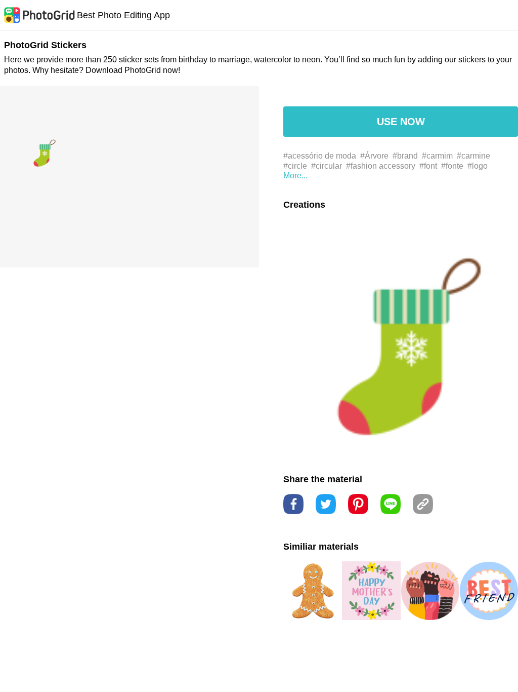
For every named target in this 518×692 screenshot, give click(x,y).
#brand (405, 155)
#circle (295, 166)
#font (428, 166)
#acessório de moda (319, 155)
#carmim (437, 155)
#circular (326, 166)
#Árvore (374, 155)
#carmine (473, 155)
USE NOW (401, 121)
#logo (477, 166)
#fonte (452, 166)
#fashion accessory (380, 166)
